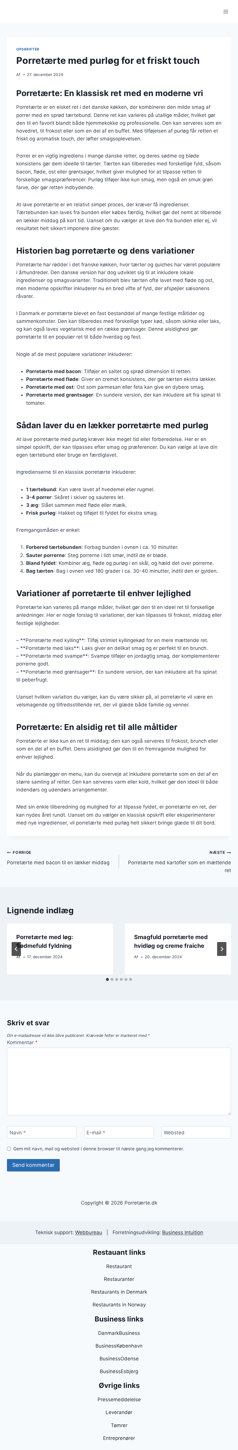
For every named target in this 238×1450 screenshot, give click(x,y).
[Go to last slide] (16, 949)
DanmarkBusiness (119, 1333)
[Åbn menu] (225, 11)
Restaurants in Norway (119, 1305)
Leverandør (119, 1412)
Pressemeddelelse (119, 1399)
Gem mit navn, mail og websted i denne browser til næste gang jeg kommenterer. (98, 1148)
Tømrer (119, 1425)
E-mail (95, 1133)
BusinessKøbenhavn (119, 1346)
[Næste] (221, 949)
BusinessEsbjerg (119, 1371)
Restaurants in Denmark (119, 1292)
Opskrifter (27, 49)
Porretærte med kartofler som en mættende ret (179, 861)
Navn (18, 1133)
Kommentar (22, 1042)
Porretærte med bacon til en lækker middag (58, 857)
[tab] (107, 979)
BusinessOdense (119, 1359)
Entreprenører (119, 1438)
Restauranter (119, 1279)
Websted (174, 1133)
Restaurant (119, 1266)
